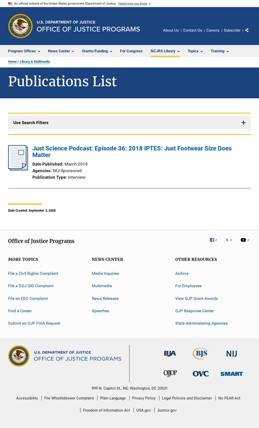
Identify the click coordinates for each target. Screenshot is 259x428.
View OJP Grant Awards (196, 298)
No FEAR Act (229, 398)
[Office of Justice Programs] (20, 26)
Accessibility (27, 398)
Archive (181, 273)
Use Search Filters (31, 122)
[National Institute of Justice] (232, 358)
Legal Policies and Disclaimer (187, 398)
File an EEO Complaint (28, 298)
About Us (171, 30)
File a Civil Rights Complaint (33, 273)
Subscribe (232, 30)
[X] (230, 243)
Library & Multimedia (35, 61)
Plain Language (113, 398)
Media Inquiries (105, 273)
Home (12, 61)
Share (250, 34)
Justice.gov (167, 410)
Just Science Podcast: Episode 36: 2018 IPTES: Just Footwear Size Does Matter (132, 152)
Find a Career (20, 310)
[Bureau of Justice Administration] (170, 357)
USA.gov (143, 410)
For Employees (188, 285)
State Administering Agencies (201, 323)
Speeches (100, 310)
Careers (213, 30)
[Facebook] (215, 243)
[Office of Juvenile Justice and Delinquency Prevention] (170, 378)
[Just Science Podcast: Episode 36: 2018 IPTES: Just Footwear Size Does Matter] (18, 168)
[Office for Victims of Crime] (201, 377)
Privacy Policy (144, 398)
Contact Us (192, 30)
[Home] (88, 26)
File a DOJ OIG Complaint (31, 285)
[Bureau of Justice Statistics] (201, 360)
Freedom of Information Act (106, 410)
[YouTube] (245, 243)
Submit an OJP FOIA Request (34, 323)
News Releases (105, 298)
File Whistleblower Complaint (69, 398)
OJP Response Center (194, 310)
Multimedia (102, 285)
